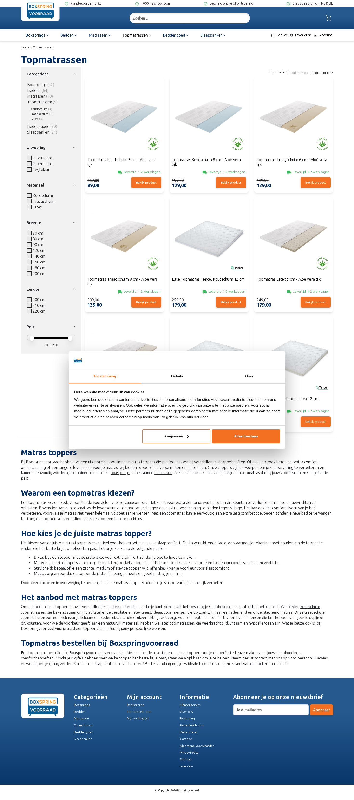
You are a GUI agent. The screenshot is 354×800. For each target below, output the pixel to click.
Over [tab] (249, 376)
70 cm (38, 233)
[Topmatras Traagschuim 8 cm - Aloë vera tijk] (124, 238)
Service (279, 35)
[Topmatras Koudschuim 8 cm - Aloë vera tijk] (209, 118)
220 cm (39, 311)
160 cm (39, 262)
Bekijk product (146, 182)
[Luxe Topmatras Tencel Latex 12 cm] (294, 358)
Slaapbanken (38, 132)
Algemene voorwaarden (197, 746)
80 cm (38, 239)
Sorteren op (299, 72)
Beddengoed (38, 126)
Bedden (34, 90)
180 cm (39, 268)
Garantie (186, 739)
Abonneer (321, 710)
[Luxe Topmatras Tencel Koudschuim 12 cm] (209, 238)
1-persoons (42, 158)
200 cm (39, 273)
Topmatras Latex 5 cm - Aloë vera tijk (289, 279)
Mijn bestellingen (139, 711)
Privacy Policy (189, 752)
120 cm (39, 250)
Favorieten (300, 35)
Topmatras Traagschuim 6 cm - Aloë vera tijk (292, 161)
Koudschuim (38, 109)
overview (186, 766)
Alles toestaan (246, 436)
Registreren (135, 705)
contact (261, 658)
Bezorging (187, 718)
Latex (34, 119)
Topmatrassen (39, 102)
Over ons (186, 711)
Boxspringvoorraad (42, 462)
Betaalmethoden (192, 725)
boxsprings (120, 473)
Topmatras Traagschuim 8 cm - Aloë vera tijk (122, 281)
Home (25, 47)
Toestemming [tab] (104, 376)
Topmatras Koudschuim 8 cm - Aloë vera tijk (206, 161)
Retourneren (189, 732)
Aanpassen (173, 436)
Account (322, 35)
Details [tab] (177, 376)
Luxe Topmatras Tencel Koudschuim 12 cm (208, 279)
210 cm (39, 305)
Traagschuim (39, 114)
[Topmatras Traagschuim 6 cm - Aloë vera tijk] (294, 118)
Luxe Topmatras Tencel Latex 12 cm (287, 399)
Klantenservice (190, 705)
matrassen (163, 473)
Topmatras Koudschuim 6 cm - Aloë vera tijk (121, 161)
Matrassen (36, 96)
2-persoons (42, 163)
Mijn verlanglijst (138, 718)
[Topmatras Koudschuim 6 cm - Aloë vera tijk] (124, 118)
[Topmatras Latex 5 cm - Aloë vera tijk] (294, 238)
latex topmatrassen (177, 623)
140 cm (39, 256)
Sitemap (186, 759)
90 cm (38, 244)
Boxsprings (36, 84)
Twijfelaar (41, 169)
